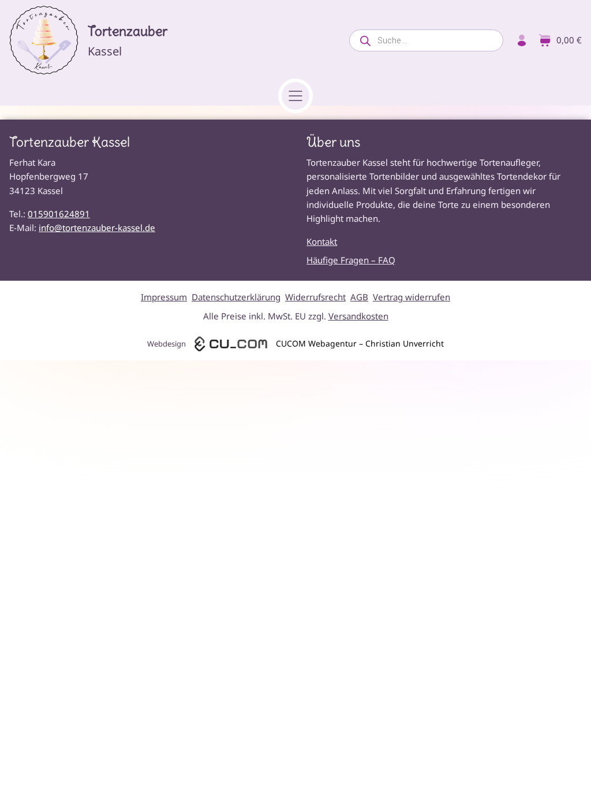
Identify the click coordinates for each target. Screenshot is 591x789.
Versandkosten (358, 316)
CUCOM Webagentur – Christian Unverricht (360, 343)
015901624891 (59, 213)
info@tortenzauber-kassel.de (97, 227)
